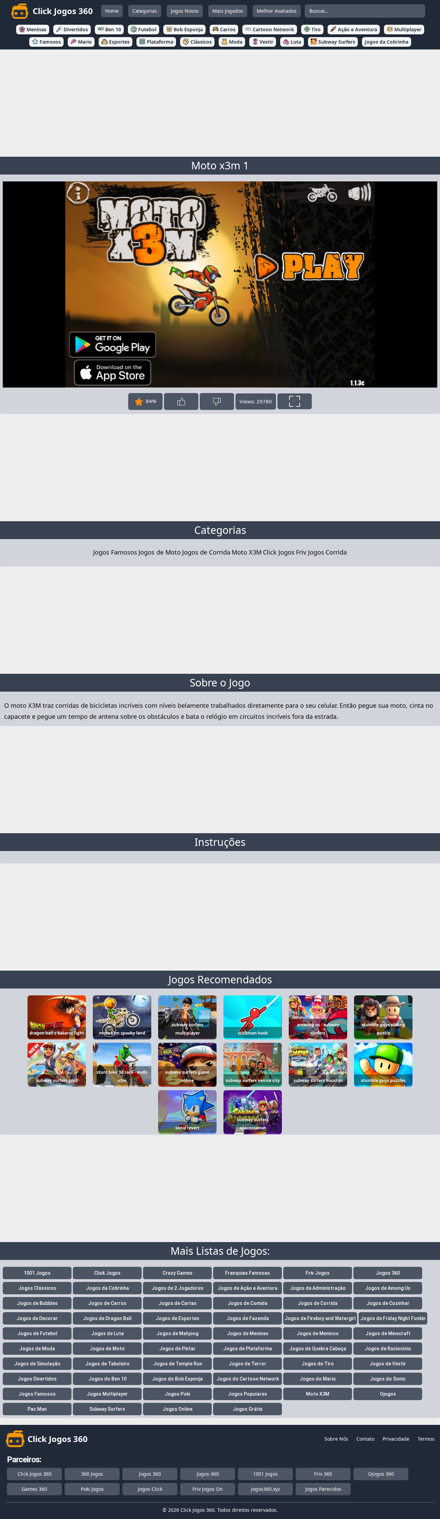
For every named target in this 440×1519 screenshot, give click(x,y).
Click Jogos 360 (35, 1474)
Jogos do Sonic (388, 1379)
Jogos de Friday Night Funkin (393, 1318)
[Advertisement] (220, 102)
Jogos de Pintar (177, 1348)
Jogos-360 (208, 1474)
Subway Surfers (107, 1409)
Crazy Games (177, 1273)
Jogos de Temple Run (177, 1363)
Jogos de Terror (247, 1363)
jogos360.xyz (265, 1489)
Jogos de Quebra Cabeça (317, 1348)
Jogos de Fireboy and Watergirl (320, 1318)
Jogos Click (150, 1489)
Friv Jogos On (207, 1489)
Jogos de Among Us (387, 1288)
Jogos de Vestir (388, 1363)
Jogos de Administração (318, 1288)
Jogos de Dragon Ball (107, 1318)
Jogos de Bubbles (37, 1303)
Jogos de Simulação (37, 1363)
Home (112, 11)
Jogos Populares (247, 1394)
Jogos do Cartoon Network (248, 1379)
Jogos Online (177, 1409)
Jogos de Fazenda (248, 1318)
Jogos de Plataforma (247, 1348)
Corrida (336, 552)
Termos (426, 1439)
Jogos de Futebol (37, 1333)
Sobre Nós (336, 1439)
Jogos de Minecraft (387, 1333)
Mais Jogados (227, 11)
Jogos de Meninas (247, 1333)
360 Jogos (92, 1474)
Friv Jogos (310, 552)
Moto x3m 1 (220, 165)
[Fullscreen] (294, 401)
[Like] (181, 401)
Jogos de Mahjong (177, 1333)
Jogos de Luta (107, 1333)
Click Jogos (279, 552)
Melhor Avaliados (277, 11)
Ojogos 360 (381, 1474)
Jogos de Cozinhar (387, 1303)
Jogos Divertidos (37, 1379)
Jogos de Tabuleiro (107, 1363)
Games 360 (34, 1489)
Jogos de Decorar (37, 1318)
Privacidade (396, 1439)
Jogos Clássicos (37, 1288)
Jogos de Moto (160, 552)
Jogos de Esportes (177, 1318)
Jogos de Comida (247, 1303)
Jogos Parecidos (323, 1489)
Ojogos (388, 1394)
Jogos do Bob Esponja (177, 1379)
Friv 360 (323, 1474)
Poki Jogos (92, 1489)
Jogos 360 (388, 1273)
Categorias (144, 11)
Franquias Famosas (247, 1273)
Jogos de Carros (107, 1303)
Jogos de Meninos (318, 1333)
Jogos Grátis (248, 1409)
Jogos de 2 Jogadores (178, 1288)
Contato (365, 1439)
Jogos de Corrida (206, 552)
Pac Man (37, 1409)
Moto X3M (247, 552)
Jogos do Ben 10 (107, 1379)
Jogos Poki (177, 1394)
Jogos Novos (185, 11)
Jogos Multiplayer (107, 1394)
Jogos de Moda (37, 1348)
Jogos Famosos (115, 552)
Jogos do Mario (318, 1379)
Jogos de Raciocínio (388, 1348)
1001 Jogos (37, 1273)
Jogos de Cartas (177, 1303)
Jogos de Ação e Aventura (247, 1288)
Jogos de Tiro (317, 1363)
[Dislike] (217, 401)
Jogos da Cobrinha (107, 1288)
